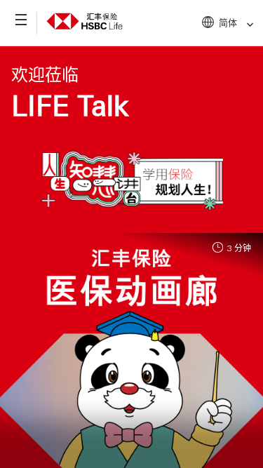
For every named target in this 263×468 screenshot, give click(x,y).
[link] (246, 24)
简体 (228, 22)
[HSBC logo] (84, 19)
